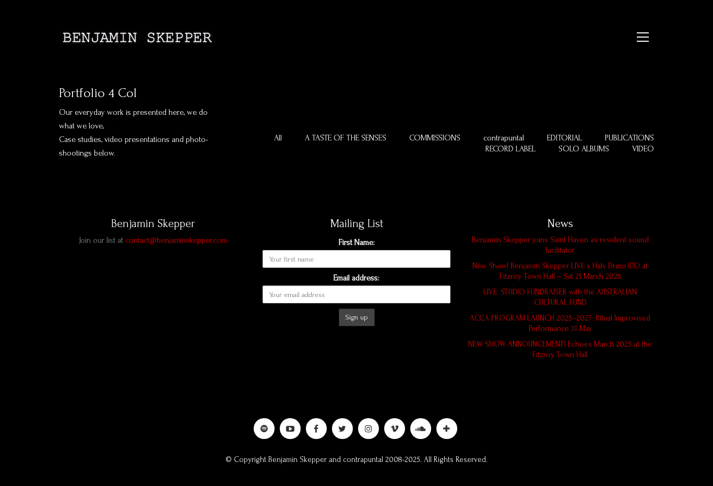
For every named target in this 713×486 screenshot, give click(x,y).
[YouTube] (290, 428)
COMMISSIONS (434, 138)
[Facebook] (316, 428)
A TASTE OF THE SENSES (345, 138)
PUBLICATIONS (629, 138)
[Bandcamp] (446, 428)
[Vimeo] (394, 428)
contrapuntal (503, 138)
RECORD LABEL (510, 148)
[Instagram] (368, 428)
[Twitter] (342, 428)
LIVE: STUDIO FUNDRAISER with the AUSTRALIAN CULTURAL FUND (560, 297)
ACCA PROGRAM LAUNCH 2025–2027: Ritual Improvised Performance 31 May (560, 323)
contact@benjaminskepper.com (176, 240)
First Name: (357, 242)
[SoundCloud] (420, 428)
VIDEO (643, 148)
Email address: (356, 277)
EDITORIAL (564, 138)
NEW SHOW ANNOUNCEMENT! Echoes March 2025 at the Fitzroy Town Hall (560, 349)
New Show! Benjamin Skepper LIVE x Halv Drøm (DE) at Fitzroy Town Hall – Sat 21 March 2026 (560, 271)
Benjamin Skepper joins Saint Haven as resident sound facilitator (560, 245)
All (278, 138)
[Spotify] (264, 428)
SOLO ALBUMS (583, 148)
